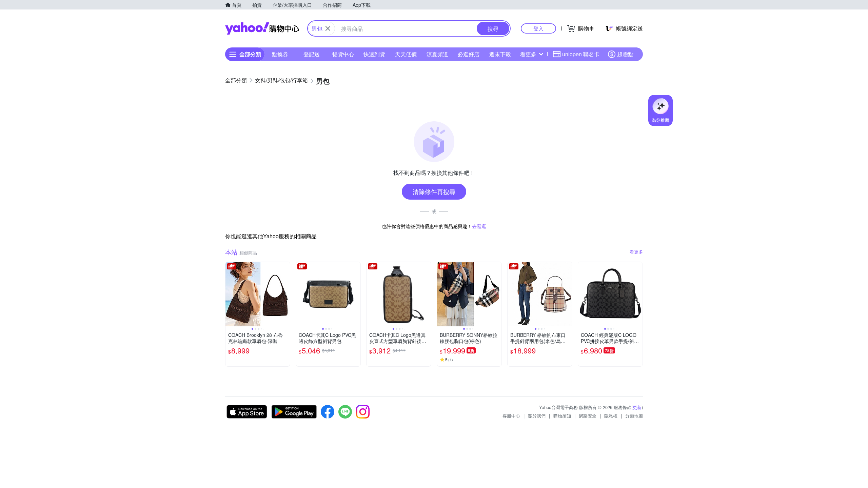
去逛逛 (479, 226)
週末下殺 (500, 54)
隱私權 (610, 415)
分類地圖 (634, 415)
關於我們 (537, 415)
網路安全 (587, 415)
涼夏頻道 (437, 54)
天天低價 (406, 54)
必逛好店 (468, 54)
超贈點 (625, 54)
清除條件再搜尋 (434, 191)
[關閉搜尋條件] (328, 28)
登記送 (311, 54)
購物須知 (562, 415)
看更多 (528, 54)
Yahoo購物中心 (262, 28)
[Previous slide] (229, 294)
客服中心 (511, 415)
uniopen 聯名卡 (580, 54)
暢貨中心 (343, 54)
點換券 (280, 54)
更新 (637, 407)
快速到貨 (374, 54)
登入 (538, 28)
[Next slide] (285, 294)
